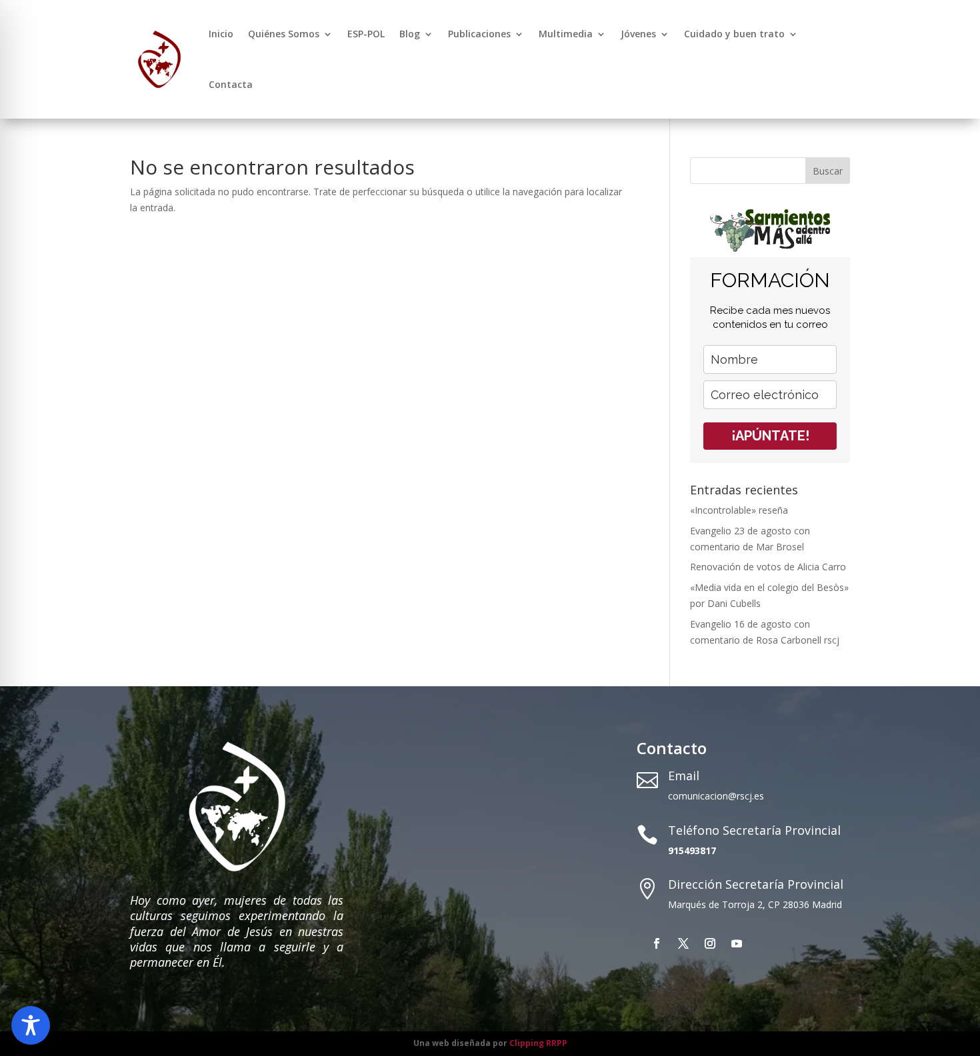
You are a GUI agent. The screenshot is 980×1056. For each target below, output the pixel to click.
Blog (409, 33)
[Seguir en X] (683, 943)
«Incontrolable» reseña (739, 510)
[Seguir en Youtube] (736, 943)
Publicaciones (479, 33)
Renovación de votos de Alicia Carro (768, 566)
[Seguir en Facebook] (656, 943)
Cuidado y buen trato (734, 33)
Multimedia (566, 33)
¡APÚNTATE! (770, 436)
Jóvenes (638, 33)
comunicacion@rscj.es (716, 796)
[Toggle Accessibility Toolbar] (30, 1025)
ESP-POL (366, 33)
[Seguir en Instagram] (710, 943)
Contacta (231, 84)
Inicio (221, 33)
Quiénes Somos (283, 33)
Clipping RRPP (538, 1043)
